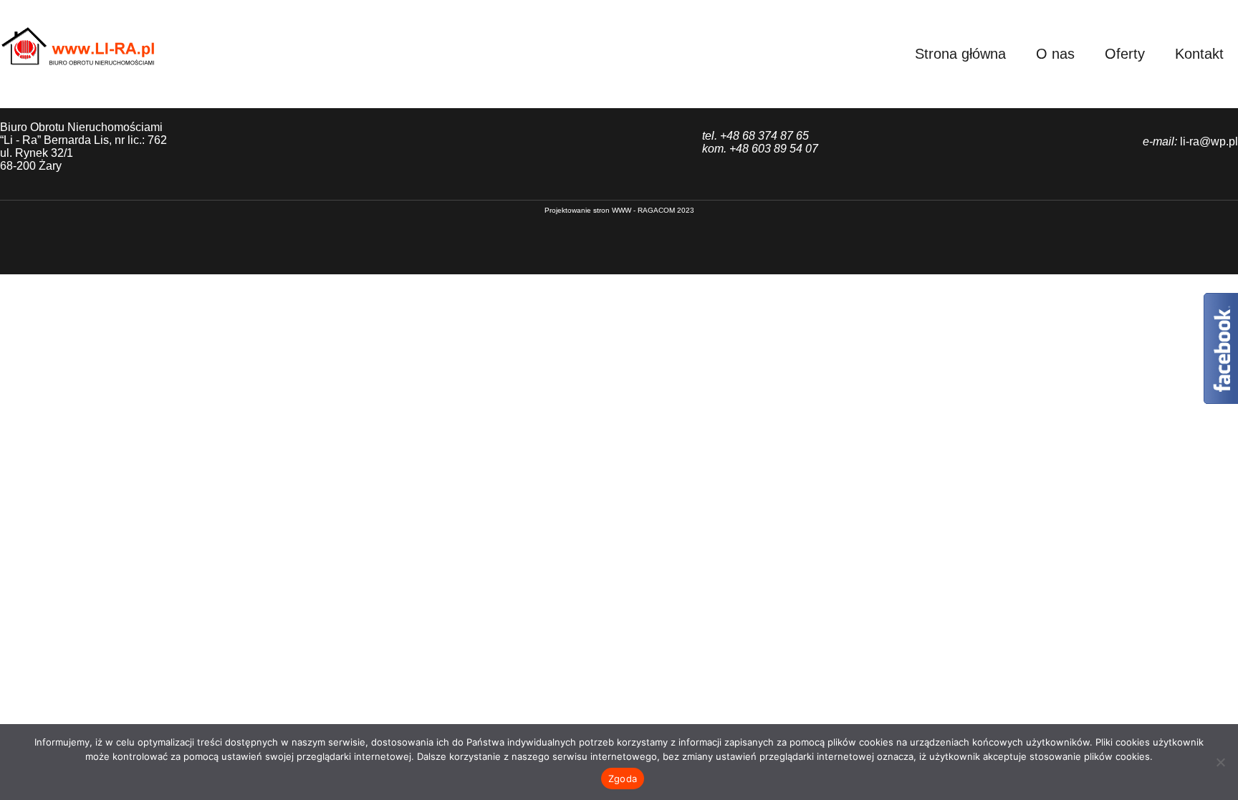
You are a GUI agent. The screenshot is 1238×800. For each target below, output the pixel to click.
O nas (1055, 54)
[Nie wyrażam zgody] (1220, 762)
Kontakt (1199, 54)
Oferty (1125, 54)
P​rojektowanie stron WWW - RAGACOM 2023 (619, 210)
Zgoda (622, 778)
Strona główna (960, 54)
